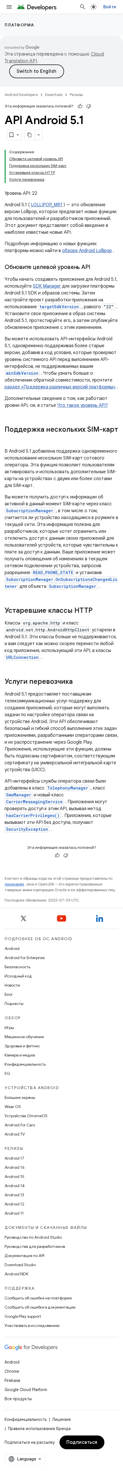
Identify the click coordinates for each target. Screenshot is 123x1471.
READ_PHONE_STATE (53, 572)
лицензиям (14, 884)
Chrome (12, 1371)
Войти (109, 6)
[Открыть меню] (9, 7)
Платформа (19, 25)
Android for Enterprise (25, 957)
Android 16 (15, 1167)
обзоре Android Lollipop (87, 251)
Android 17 (14, 1158)
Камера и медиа (20, 1055)
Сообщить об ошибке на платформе (38, 1298)
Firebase (12, 1380)
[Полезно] (80, 106)
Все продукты (18, 1398)
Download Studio (20, 1264)
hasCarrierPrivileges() (32, 815)
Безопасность (17, 966)
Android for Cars (20, 1125)
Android (12, 948)
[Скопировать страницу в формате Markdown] (30, 135)
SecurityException (27, 829)
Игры (9, 1027)
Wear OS (13, 1106)
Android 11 (14, 1213)
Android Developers (21, 94)
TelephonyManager (67, 788)
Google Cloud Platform (26, 1389)
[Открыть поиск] (82, 6)
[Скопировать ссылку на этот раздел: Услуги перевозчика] (78, 682)
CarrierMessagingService (34, 801)
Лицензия (61, 1419)
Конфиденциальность (25, 1064)
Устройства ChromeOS (26, 1115)
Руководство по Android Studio (33, 1237)
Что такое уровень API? (82, 405)
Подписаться (82, 1442)
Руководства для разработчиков (35, 1246)
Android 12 (14, 1204)
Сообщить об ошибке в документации (40, 1307)
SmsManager (18, 795)
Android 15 (14, 1176)
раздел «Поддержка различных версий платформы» (60, 387)
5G (7, 1073)
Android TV (15, 1134)
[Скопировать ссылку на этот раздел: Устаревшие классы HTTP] (98, 611)
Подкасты (14, 1003)
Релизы (76, 94)
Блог (9, 994)
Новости (12, 985)
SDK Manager (47, 286)
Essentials (53, 94)
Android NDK (16, 1273)
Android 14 (15, 1185)
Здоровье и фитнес (22, 1045)
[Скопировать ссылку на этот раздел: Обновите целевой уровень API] (96, 267)
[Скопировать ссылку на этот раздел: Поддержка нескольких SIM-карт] (10, 439)
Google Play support (23, 1316)
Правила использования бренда (39, 1428)
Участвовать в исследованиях (32, 1325)
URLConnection (22, 657)
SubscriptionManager (29, 510)
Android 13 (14, 1194)
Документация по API (24, 1255)
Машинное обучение (24, 1036)
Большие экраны (20, 1097)
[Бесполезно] (88, 106)
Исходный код (18, 976)
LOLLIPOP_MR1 (46, 205)
